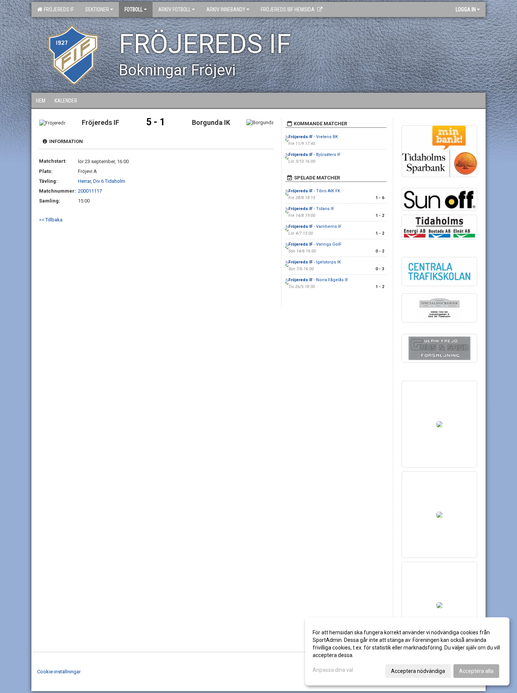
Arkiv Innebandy (225, 9)
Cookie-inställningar (59, 671)
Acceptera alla (476, 671)
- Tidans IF (311, 208)
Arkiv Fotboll (174, 9)
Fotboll (134, 9)
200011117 (90, 191)
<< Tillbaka (50, 220)
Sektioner (97, 9)
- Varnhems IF (314, 226)
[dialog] (407, 651)
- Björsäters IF (314, 154)
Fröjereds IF (58, 9)
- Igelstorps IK (314, 262)
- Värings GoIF (314, 244)
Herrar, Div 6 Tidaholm (101, 181)
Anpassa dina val (333, 670)
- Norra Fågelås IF (318, 279)
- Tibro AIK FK (314, 190)
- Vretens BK (313, 136)
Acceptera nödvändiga (418, 671)
